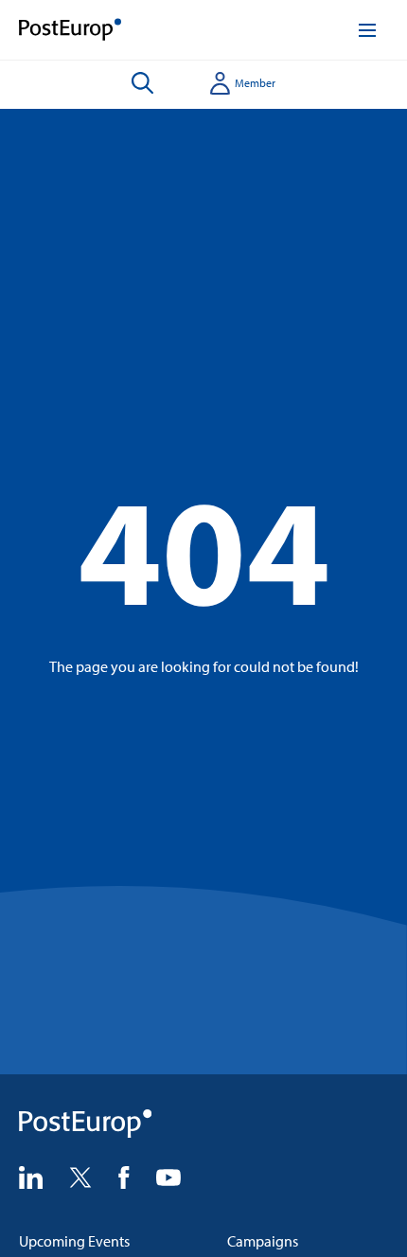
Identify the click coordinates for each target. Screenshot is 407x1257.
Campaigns (262, 1240)
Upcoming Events (74, 1240)
